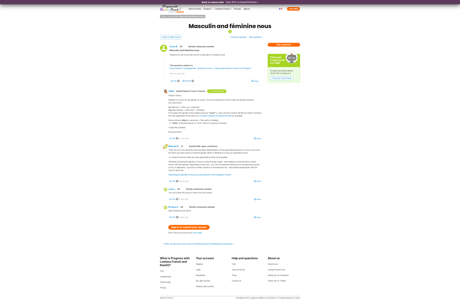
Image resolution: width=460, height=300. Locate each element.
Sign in (247, 9)
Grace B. (174, 46)
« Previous (238, 37)
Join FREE (293, 9)
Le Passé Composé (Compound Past (214, 116)
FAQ (234, 264)
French (164, 16)
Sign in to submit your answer (189, 227)
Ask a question (284, 44)
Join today (197, 232)
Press (234, 275)
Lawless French (222, 9)
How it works (195, 9)
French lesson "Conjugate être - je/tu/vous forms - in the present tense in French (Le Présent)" (210, 68)
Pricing (237, 9)
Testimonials (165, 282)
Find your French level (281, 78)
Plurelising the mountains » (222, 244)
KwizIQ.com (273, 264)
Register (199, 264)
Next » (256, 37)
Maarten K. (173, 146)
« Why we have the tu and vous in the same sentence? (187, 244)
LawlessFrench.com (276, 269)
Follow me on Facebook (278, 275)
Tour (162, 271)
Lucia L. (172, 189)
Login (198, 269)
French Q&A (173, 16)
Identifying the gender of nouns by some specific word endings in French (199, 174)
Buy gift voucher (203, 281)
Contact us (236, 281)
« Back (170, 37)
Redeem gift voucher (205, 286)
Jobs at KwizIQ (238, 269)
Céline (171, 91)
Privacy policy (166, 298)
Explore (207, 9)
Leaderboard (165, 276)
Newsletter (200, 275)
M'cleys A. (173, 207)
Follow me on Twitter (277, 281)
